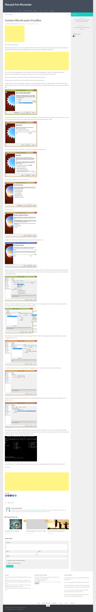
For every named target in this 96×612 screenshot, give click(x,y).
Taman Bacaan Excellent (36, 510)
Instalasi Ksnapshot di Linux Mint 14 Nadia (36, 531)
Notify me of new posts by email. (14, 563)
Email (39, 551)
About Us (52, 10)
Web (43, 80)
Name (7, 551)
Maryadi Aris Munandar (18, 4)
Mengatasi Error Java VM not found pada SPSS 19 (15, 585)
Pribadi (10, 14)
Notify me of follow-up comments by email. (16, 560)
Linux (41, 10)
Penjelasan (15, 44)
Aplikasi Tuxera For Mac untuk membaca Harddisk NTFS (16, 581)
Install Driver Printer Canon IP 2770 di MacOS (14, 580)
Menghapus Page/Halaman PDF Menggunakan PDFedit (16, 577)
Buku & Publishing (27, 10)
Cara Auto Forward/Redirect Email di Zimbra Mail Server (16, 588)
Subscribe (37, 583)
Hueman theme (21, 609)
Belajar (9, 502)
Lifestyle (35, 10)
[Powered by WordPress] (9, 609)
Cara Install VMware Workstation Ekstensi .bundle (79, 582)
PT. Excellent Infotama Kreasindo (21, 511)
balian (66, 594)
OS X (46, 10)
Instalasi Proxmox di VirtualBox (11, 586)
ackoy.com (27, 510)
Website (7, 556)
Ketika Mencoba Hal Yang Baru (12, 531)
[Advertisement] (14, 34)
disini (44, 77)
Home (20, 10)
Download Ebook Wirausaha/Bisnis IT (56, 531)
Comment (8, 542)
